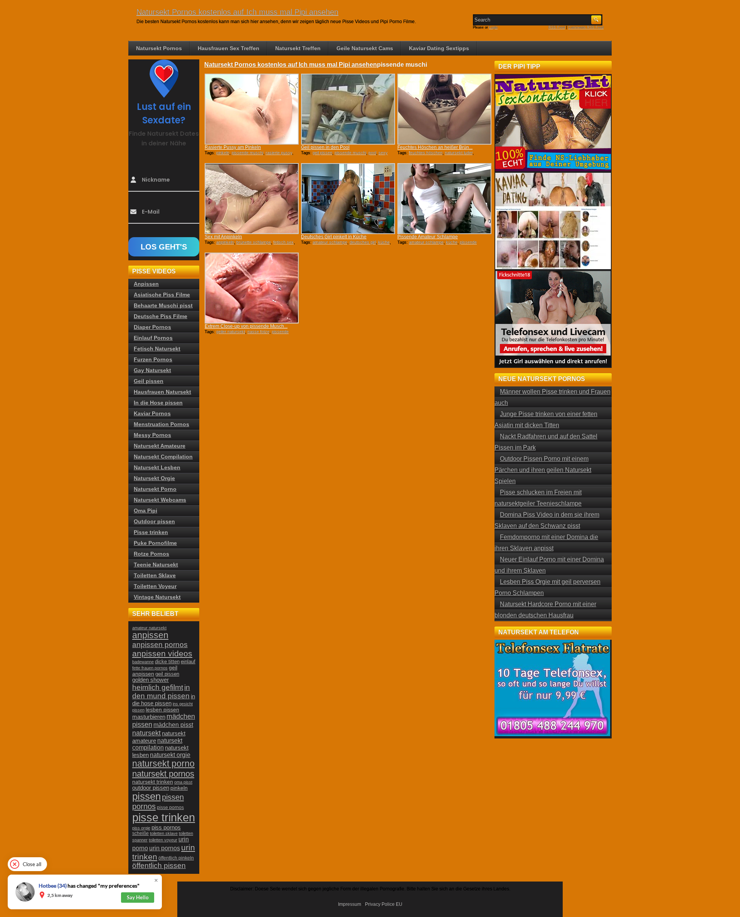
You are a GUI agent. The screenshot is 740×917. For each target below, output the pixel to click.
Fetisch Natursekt (157, 349)
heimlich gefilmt (157, 687)
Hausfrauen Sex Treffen (228, 48)
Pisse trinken (151, 532)
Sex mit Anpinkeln (223, 236)
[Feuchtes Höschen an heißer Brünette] (444, 109)
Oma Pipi (145, 510)
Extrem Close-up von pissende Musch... (246, 326)
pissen (146, 796)
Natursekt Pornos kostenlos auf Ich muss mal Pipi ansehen (237, 12)
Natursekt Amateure (159, 446)
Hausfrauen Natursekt (162, 392)
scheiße (140, 833)
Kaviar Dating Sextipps (439, 48)
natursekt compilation (157, 744)
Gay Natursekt (152, 370)
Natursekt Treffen (298, 48)
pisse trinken (163, 817)
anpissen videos (162, 653)
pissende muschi (247, 152)
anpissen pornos (160, 645)
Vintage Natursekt (157, 597)
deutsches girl (363, 242)
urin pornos (164, 848)
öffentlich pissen (159, 865)
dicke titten (167, 661)
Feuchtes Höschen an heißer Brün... (435, 147)
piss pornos (166, 827)
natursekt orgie (170, 754)
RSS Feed (556, 27)
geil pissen (322, 152)
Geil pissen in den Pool (325, 147)
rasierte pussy (279, 152)
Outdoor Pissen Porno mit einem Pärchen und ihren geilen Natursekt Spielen (542, 469)
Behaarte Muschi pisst (163, 305)
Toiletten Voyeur (155, 586)
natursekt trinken (152, 782)
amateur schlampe (330, 242)
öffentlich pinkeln (176, 858)
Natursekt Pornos (159, 48)
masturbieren (148, 716)
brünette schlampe (253, 242)
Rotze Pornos (151, 554)
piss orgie (141, 828)
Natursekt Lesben (157, 467)
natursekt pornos (163, 774)
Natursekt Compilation (163, 456)
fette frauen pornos (150, 668)
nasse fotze (258, 331)
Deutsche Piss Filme (160, 316)
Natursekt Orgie (154, 478)
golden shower (150, 680)
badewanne (143, 661)
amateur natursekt (149, 627)
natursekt (146, 733)
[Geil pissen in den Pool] (348, 109)
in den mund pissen (161, 691)
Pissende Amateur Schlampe (427, 236)
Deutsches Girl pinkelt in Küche (334, 236)
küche (384, 242)
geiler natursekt (230, 331)
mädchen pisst (173, 724)
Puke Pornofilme (155, 543)
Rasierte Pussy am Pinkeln (233, 147)
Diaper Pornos (152, 327)
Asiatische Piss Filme (162, 295)
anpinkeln (225, 242)
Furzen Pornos (153, 359)
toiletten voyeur (163, 840)
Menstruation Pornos (161, 424)
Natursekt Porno (155, 489)
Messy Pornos (152, 435)
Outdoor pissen (154, 521)
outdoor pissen (150, 788)
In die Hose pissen (158, 403)
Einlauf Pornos (153, 338)
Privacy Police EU (383, 904)
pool (372, 152)
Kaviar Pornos (152, 413)
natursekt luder (459, 152)
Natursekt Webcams (160, 500)
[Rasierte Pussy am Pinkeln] (252, 109)
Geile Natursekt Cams (364, 48)
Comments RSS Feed (586, 27)
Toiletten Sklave (155, 575)
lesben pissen (162, 709)
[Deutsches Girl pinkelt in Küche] (348, 198)
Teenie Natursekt (156, 564)
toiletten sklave (164, 833)
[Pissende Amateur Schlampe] (444, 198)
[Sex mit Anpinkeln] (252, 198)
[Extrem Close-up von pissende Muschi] (252, 288)
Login (493, 27)
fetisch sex (283, 242)
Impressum (349, 904)
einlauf (188, 661)
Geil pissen (148, 381)
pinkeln (222, 152)
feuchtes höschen (425, 152)
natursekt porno (163, 764)
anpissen (150, 635)
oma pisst (183, 782)
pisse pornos (170, 807)
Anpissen (146, 284)
